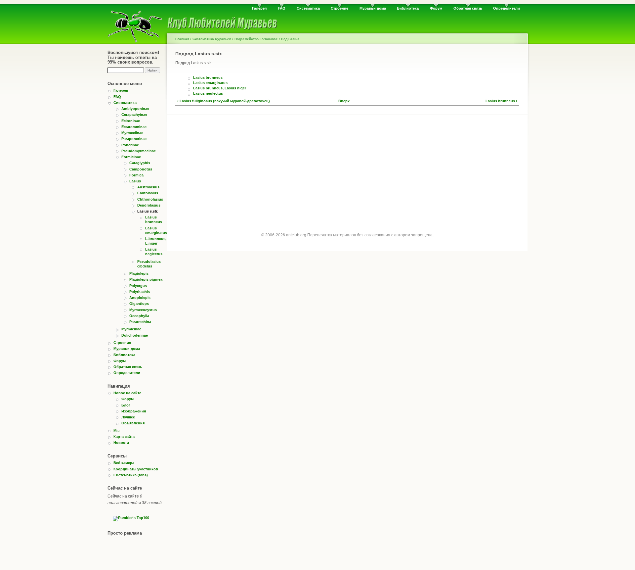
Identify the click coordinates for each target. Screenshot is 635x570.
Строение (339, 8)
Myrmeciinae (132, 133)
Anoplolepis (139, 298)
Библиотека (408, 8)
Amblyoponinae (135, 109)
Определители (506, 8)
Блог (125, 405)
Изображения (133, 411)
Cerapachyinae (134, 115)
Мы (116, 431)
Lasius (135, 181)
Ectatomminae (134, 127)
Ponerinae (130, 145)
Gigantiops (139, 304)
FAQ (281, 8)
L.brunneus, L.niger (155, 241)
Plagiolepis (138, 273)
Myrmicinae (131, 329)
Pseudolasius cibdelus (149, 264)
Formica (136, 175)
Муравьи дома (373, 8)
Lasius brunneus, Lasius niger (219, 88)
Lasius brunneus (153, 219)
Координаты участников (135, 469)
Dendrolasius (148, 205)
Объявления (133, 423)
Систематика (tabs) (130, 475)
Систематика (308, 8)
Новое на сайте (127, 393)
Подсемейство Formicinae (256, 39)
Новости (121, 443)
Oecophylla (139, 316)
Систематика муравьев (211, 39)
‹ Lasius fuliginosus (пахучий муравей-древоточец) (223, 101)
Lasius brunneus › (501, 101)
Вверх (344, 101)
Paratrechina (140, 322)
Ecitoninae (130, 121)
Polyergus (138, 286)
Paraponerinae (134, 139)
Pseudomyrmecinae (138, 151)
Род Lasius (290, 39)
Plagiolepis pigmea (145, 279)
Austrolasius (148, 187)
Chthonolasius (150, 199)
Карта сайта (124, 437)
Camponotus (140, 169)
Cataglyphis (139, 163)
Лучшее (128, 417)
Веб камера (123, 463)
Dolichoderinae (134, 335)
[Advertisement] (347, 167)
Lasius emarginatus (155, 230)
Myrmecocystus (143, 310)
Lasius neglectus (153, 251)
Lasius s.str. (147, 211)
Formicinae (131, 157)
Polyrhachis (139, 292)
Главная (182, 39)
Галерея (259, 8)
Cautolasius (147, 193)
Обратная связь (467, 8)
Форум (436, 8)
